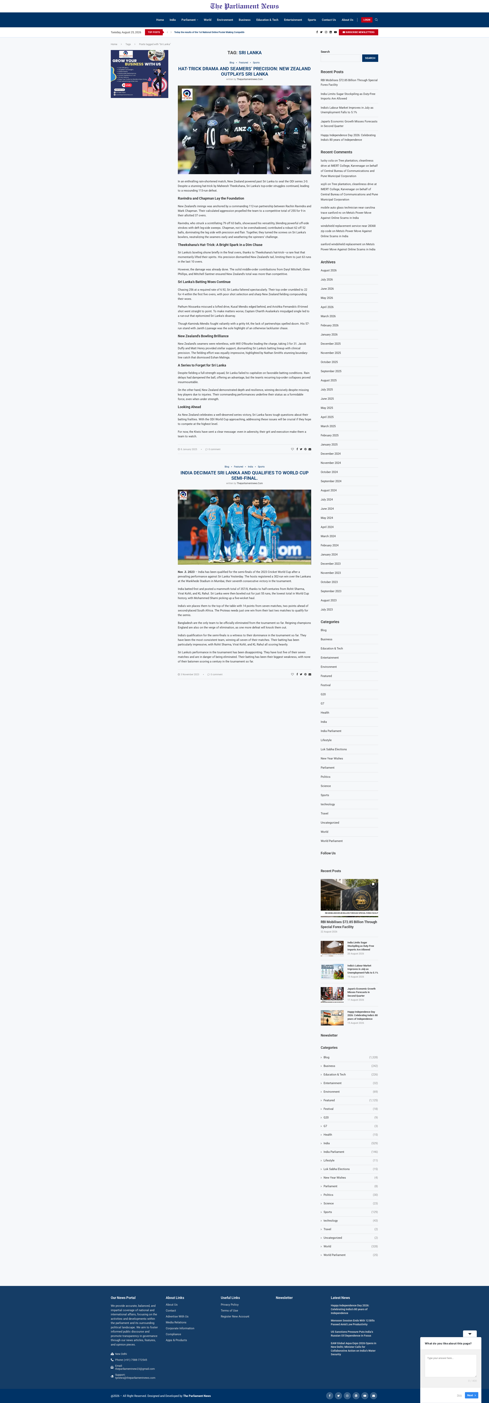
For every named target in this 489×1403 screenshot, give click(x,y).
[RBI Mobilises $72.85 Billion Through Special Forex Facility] (349, 898)
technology (328, 804)
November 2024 (331, 463)
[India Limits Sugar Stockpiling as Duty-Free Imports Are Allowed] (332, 948)
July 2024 (327, 499)
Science (326, 786)
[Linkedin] (330, 32)
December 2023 (331, 563)
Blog (323, 630)
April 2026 (327, 307)
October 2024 (329, 472)
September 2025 (331, 371)
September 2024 (331, 481)
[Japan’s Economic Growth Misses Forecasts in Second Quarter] (332, 994)
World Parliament (332, 841)
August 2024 (329, 490)
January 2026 (329, 334)
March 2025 (328, 426)
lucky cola (327, 160)
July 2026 (327, 279)
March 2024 (328, 536)
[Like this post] (292, 449)
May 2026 (327, 298)
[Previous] (167, 32)
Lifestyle (326, 740)
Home (160, 20)
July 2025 (327, 389)
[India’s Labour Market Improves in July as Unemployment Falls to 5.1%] (332, 971)
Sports (312, 20)
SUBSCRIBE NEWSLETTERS (359, 32)
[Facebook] (317, 32)
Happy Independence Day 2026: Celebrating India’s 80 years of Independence (362, 1015)
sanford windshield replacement (341, 244)
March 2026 (328, 316)
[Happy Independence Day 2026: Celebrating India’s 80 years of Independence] (332, 1017)
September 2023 (331, 591)
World (207, 20)
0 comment (214, 449)
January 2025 (329, 444)
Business (245, 20)
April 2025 (327, 417)
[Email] (373, 1395)
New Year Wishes (332, 758)
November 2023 (331, 573)
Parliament (188, 20)
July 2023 (327, 609)
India (173, 20)
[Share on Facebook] (297, 449)
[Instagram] (326, 32)
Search (325, 51)
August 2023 (329, 600)
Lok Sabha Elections (334, 749)
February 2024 (329, 545)
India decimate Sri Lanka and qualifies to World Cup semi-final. (244, 475)
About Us (347, 20)
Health (325, 712)
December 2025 (331, 343)
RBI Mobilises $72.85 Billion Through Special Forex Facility (349, 924)
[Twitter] (321, 32)
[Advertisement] (139, 129)
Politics (325, 777)
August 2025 (329, 380)
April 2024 (327, 527)
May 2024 (327, 518)
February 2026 (329, 325)
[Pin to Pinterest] (305, 449)
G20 (323, 694)
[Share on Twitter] (301, 449)
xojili (324, 184)
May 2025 (327, 408)
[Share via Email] (309, 449)
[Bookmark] (373, 884)
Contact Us (329, 20)
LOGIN (367, 20)
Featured (326, 676)
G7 (322, 703)
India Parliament (331, 731)
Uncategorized (330, 822)
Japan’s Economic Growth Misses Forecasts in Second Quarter (361, 992)
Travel (324, 813)
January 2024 (329, 554)
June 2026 (327, 288)
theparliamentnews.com (250, 79)
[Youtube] (335, 32)
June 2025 (327, 398)
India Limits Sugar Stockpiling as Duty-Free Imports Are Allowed (360, 946)
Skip (459, 1395)
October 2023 (329, 582)
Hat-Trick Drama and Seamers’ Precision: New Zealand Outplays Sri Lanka (244, 71)
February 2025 (329, 435)
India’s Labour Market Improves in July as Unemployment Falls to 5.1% (362, 969)
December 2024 (331, 453)
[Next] (171, 32)
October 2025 (329, 362)
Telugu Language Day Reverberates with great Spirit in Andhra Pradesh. (210, 32)
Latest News (340, 1298)
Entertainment (293, 20)
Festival (326, 685)
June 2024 (327, 508)
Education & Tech (267, 20)
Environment (225, 20)
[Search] (376, 19)
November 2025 (331, 353)
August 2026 (329, 270)
